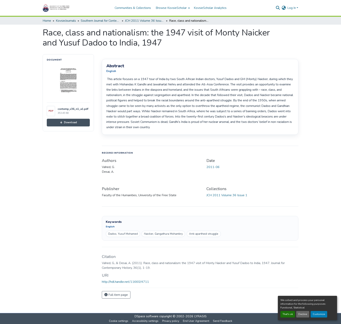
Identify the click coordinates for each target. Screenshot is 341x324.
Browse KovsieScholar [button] (171, 8)
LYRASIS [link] (200, 316)
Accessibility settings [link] (145, 321)
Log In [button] (292, 8)
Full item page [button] (118, 295)
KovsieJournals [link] (66, 21)
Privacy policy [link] (170, 321)
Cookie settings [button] (118, 321)
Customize (319, 314)
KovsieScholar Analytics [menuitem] (210, 8)
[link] (68, 122)
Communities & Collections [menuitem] (133, 8)
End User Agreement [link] (196, 321)
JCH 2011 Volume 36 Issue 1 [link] (144, 21)
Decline (302, 314)
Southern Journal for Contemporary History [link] (100, 21)
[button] (68, 8)
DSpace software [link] (146, 316)
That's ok (288, 314)
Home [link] (47, 21)
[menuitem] (172, 8)
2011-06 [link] (213, 167)
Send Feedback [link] (222, 321)
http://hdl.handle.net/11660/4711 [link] (125, 282)
